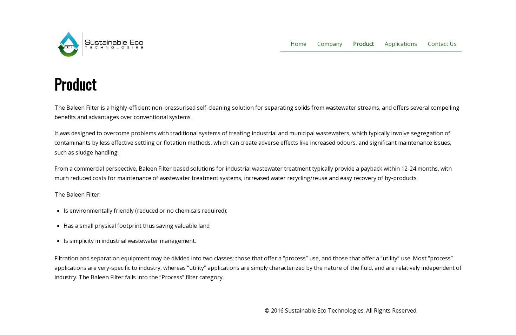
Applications (401, 44)
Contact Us (442, 44)
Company (329, 44)
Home (298, 44)
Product (363, 44)
